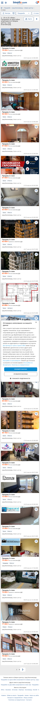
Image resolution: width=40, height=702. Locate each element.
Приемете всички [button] (20, 369)
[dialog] (20, 351)
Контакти (29, 700)
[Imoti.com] (1, 8)
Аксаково (8, 689)
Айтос (2, 689)
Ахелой (35, 689)
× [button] (36, 322)
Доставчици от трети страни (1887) (14, 345)
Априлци (21, 689)
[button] (20, 378)
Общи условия (28, 697)
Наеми (27, 695)
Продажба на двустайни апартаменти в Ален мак (16, 684)
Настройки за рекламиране (12, 360)
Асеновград (28, 689)
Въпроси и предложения (15, 697)
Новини (3, 695)
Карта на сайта (34, 695)
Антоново (15, 689)
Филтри (7, 13)
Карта (30, 19)
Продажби (20, 695)
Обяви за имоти (11, 695)
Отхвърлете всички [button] (21, 374)
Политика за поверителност (16, 700)
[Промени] (28, 13)
